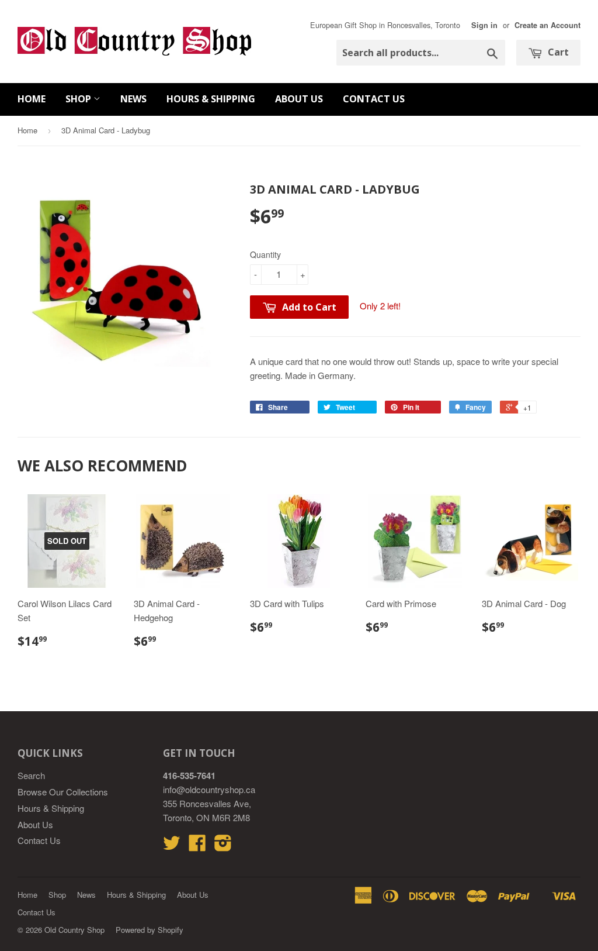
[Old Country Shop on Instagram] (223, 846)
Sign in (484, 25)
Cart (557, 52)
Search (31, 775)
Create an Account (547, 25)
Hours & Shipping (210, 98)
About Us (299, 98)
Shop (79, 98)
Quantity (265, 254)
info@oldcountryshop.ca (209, 789)
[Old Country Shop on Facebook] (197, 846)
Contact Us (374, 98)
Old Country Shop (74, 929)
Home (32, 98)
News (133, 98)
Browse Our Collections (63, 791)
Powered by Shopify (149, 929)
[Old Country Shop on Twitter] (171, 846)
